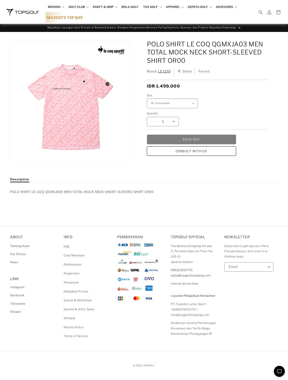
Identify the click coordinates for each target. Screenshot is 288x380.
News (14, 262)
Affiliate (69, 318)
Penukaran (71, 282)
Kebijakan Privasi (76, 291)
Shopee (15, 311)
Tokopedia (17, 303)
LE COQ (164, 71)
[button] (55, 7)
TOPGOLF (149, 365)
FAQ (67, 246)
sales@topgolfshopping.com (191, 275)
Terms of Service (76, 336)
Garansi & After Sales (79, 309)
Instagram (17, 287)
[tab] (19, 179)
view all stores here (184, 283)
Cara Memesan (74, 255)
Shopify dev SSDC (149, 369)
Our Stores (18, 254)
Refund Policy (74, 327)
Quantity (152, 113)
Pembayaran (72, 264)
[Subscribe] (268, 267)
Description (19, 179)
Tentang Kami (19, 246)
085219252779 (181, 270)
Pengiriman (71, 273)
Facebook (17, 295)
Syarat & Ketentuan (78, 300)
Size (149, 95)
